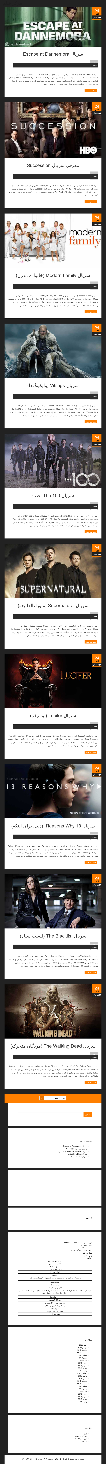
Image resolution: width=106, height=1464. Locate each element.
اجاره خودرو (55, 1272)
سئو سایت (56, 1277)
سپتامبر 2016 (82, 1350)
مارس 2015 (82, 1396)
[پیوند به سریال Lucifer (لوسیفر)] (53, 681)
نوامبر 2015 (82, 1375)
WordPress (62, 1459)
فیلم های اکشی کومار (55, 1311)
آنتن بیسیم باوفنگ (55, 1287)
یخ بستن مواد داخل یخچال (55, 1302)
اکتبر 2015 (83, 1378)
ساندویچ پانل (55, 1314)
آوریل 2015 (82, 1394)
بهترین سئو (88, 1255)
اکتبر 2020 (83, 1345)
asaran (94, 65)
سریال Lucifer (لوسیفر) (53, 715)
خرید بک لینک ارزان (44, 1290)
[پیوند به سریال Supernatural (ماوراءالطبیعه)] (53, 571)
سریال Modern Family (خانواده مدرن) (53, 275)
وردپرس (84, 1441)
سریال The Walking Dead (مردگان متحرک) (53, 1045)
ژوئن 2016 (83, 1357)
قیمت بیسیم (54, 1282)
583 (56, 1098)
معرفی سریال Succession (53, 165)
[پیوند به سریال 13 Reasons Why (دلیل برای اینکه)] (53, 791)
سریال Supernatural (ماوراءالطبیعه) (53, 605)
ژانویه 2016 (82, 1370)
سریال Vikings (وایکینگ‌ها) (53, 385)
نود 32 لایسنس (55, 1300)
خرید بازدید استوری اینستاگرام (55, 1305)
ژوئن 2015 (83, 1388)
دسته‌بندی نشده (91, 90)
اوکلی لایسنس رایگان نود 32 (81, 1250)
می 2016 (83, 1360)
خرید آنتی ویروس (55, 1260)
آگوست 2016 (82, 1352)
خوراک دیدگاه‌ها (81, 1438)
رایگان (89, 1258)
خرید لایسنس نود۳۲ (55, 1269)
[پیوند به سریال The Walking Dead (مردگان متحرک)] (53, 1011)
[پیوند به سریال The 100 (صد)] (53, 461)
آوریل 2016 (82, 1363)
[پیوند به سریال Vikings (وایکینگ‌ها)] (53, 351)
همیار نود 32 (87, 1253)
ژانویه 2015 (82, 1401)
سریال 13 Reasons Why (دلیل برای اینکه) (53, 825)
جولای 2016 (82, 1355)
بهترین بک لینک (55, 1266)
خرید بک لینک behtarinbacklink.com (78, 1242)
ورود (85, 1433)
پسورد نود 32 (87, 1247)
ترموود (55, 1275)
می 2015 (83, 1391)
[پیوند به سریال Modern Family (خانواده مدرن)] (53, 241)
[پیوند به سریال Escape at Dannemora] (53, 27)
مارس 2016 (82, 1365)
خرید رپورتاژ (55, 1284)
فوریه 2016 (82, 1368)
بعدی (63, 1098)
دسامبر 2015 (82, 1373)
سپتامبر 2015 (82, 1381)
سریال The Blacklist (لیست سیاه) (53, 935)
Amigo (25, 1459)
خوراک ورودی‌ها (81, 1436)
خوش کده (55, 1308)
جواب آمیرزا (55, 1297)
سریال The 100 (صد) (53, 495)
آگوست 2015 (82, 1383)
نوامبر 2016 (82, 1347)
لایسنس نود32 (86, 1245)
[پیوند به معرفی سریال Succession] (53, 130)
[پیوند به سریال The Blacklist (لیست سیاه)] (53, 901)
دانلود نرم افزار (55, 1263)
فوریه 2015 (82, 1399)
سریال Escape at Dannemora (53, 53)
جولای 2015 (82, 1386)
